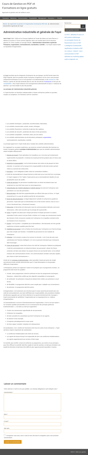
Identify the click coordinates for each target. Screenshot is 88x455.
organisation (47, 137)
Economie (51, 18)
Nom (6, 414)
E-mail (6, 421)
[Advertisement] (32, 61)
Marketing (13, 18)
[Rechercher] (83, 26)
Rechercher (68, 23)
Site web (6, 428)
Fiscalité (59, 18)
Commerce (6, 18)
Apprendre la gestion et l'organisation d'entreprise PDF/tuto (28, 24)
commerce (51, 79)
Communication (22, 18)
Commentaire (8, 392)
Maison (5, 24)
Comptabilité (33, 18)
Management (42, 18)
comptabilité (7, 83)
